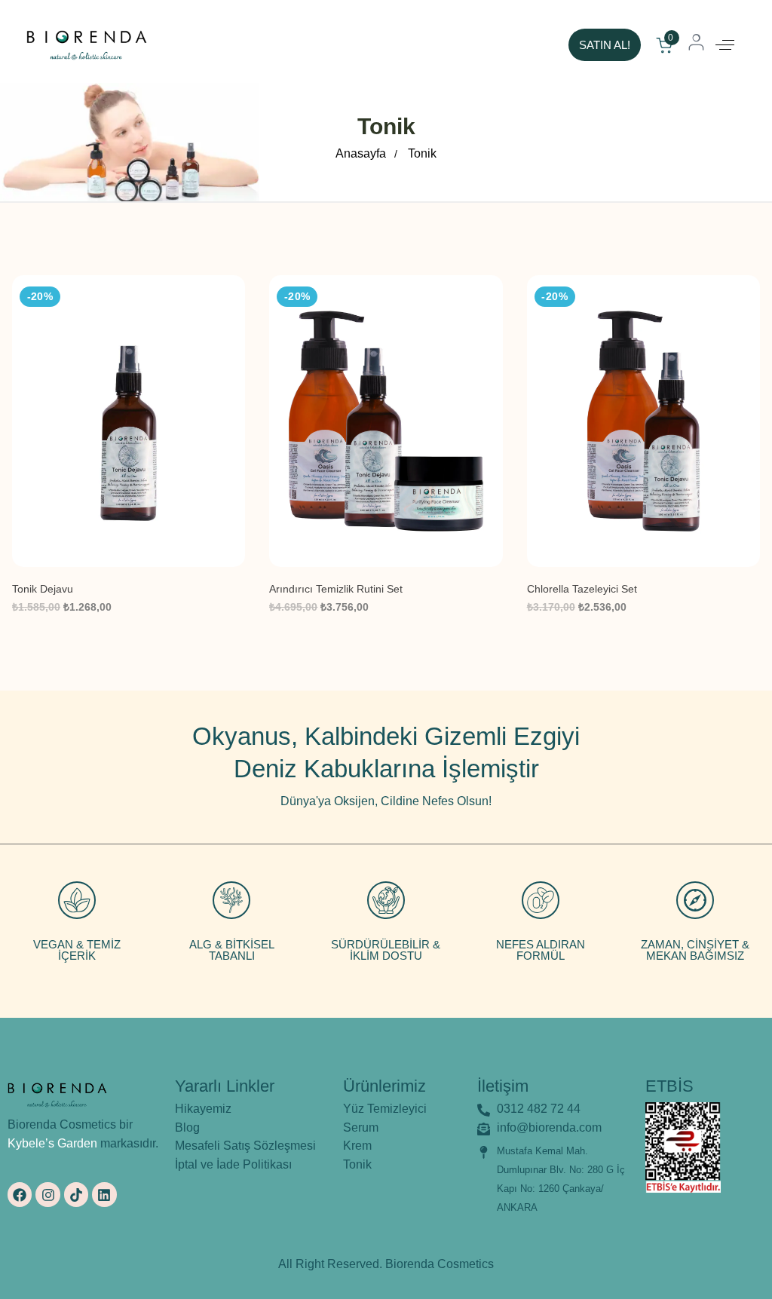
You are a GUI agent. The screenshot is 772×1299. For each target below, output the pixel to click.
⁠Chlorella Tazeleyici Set (582, 589)
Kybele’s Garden (52, 1143)
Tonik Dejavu (42, 589)
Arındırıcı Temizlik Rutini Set (336, 589)
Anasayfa (360, 153)
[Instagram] (47, 1194)
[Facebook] (20, 1194)
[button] (725, 45)
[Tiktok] (76, 1194)
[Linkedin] (104, 1194)
